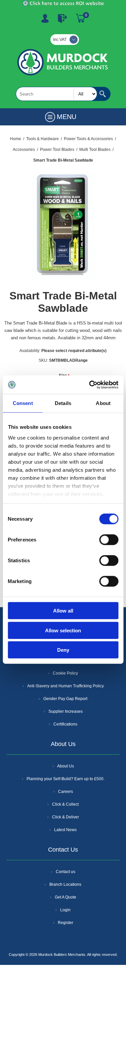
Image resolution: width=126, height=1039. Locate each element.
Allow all (63, 611)
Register (45, 18)
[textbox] (56, 94)
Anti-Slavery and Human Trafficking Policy (65, 686)
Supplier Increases (65, 711)
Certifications (65, 724)
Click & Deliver (65, 817)
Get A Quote (65, 897)
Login (65, 910)
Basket (81, 18)
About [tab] (103, 403)
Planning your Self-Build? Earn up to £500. (65, 778)
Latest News (65, 829)
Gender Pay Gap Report (65, 698)
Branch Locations (65, 884)
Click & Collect (65, 804)
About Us (65, 766)
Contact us (65, 871)
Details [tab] (63, 403)
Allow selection (63, 630)
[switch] (108, 539)
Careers (65, 791)
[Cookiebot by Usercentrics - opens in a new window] (89, 384)
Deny (63, 650)
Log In (62, 18)
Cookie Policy (65, 673)
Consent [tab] (23, 403)
